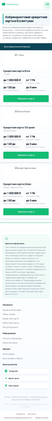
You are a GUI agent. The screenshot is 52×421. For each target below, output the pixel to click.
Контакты (32, 414)
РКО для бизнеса (10, 327)
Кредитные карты (11, 318)
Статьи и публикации (12, 338)
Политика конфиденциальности (18, 417)
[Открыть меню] (47, 4)
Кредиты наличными (12, 310)
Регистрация (8, 354)
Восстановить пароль (13, 358)
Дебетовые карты (11, 323)
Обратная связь (10, 342)
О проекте (20, 414)
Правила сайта (41, 417)
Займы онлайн (9, 314)
